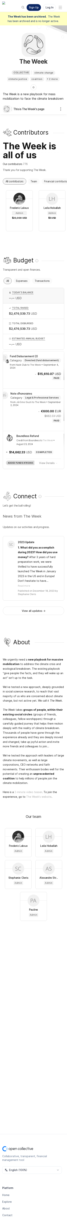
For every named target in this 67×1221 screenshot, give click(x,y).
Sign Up (34, 7)
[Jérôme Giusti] (4, 395)
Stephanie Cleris (27, 594)
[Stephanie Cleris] (11, 544)
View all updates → (33, 610)
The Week (35, 364)
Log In (49, 7)
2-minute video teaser (28, 792)
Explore (7, 1201)
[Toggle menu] (60, 7)
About (6, 1208)
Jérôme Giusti (24, 402)
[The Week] (7, 109)
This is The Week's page (28, 109)
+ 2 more (52, 79)
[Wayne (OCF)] (7, 361)
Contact (7, 1215)
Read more (24, 585)
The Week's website (39, 796)
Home (5, 1195)
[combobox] (32, 1170)
